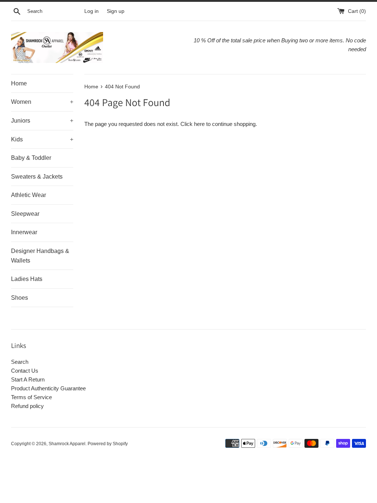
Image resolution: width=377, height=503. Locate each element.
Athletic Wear (28, 195)
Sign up (115, 11)
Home (19, 83)
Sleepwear (25, 214)
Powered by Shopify (108, 443)
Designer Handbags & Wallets (40, 256)
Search (19, 362)
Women (42, 102)
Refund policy (27, 406)
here (199, 124)
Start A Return (28, 379)
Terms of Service (31, 397)
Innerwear (24, 232)
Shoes (19, 298)
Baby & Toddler (31, 158)
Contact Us (24, 370)
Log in (91, 11)
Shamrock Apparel (67, 443)
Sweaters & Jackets (37, 176)
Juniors (42, 120)
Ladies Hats (26, 279)
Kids (42, 139)
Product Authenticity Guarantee (48, 388)
